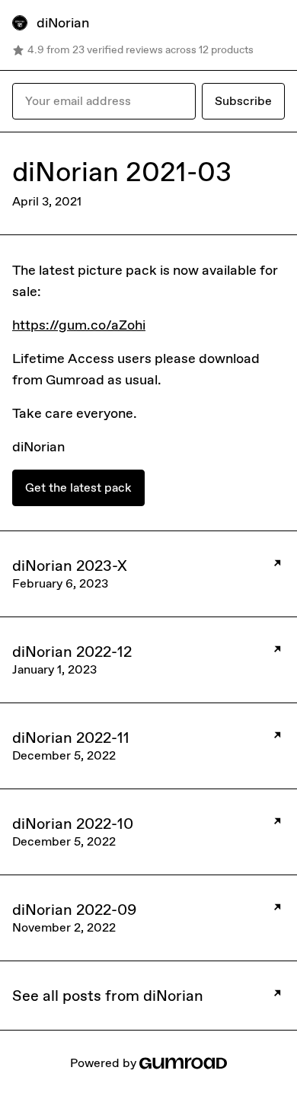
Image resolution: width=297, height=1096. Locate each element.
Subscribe (243, 101)
